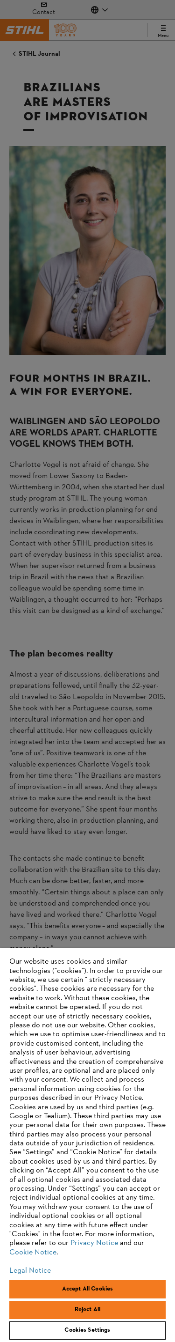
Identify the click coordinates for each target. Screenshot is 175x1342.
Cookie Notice (32, 1252)
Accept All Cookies (87, 1289)
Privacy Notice (94, 1243)
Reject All (87, 1309)
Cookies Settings (87, 1330)
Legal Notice (30, 1271)
